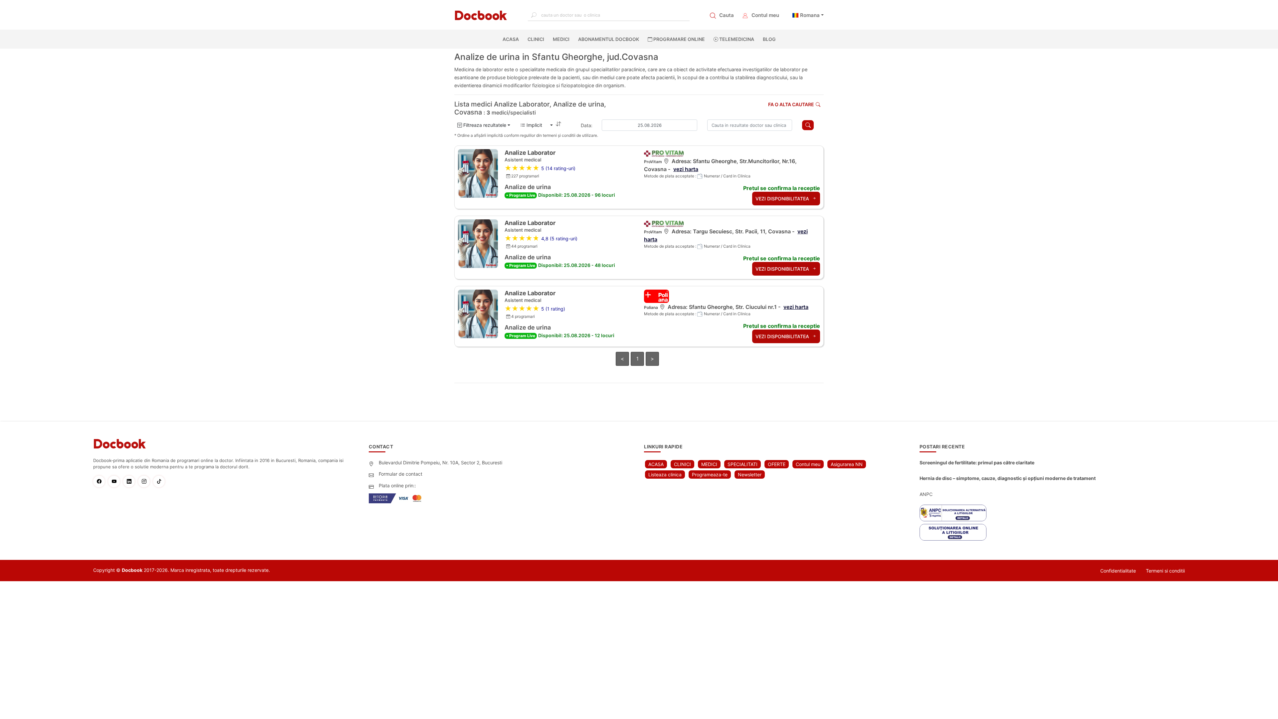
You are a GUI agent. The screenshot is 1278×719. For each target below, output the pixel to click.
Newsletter (749, 474)
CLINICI (536, 39)
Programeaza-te (710, 474)
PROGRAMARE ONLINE (678, 39)
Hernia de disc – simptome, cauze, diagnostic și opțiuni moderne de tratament (1008, 478)
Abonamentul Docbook (608, 39)
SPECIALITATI (742, 464)
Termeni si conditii (1165, 571)
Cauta (726, 15)
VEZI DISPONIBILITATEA (782, 198)
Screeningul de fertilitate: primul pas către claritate (977, 462)
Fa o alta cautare (791, 104)
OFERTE (776, 464)
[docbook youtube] (115, 481)
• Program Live (520, 195)
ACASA (512, 39)
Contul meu (765, 15)
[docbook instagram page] (145, 481)
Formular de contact (400, 474)
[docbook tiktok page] (160, 481)
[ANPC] (953, 513)
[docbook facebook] (100, 481)
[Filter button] (808, 125)
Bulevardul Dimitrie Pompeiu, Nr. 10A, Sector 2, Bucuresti (440, 462)
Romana (810, 15)
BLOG (769, 39)
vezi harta (685, 169)
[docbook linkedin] (130, 481)
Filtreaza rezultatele (484, 125)
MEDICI (561, 39)
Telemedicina (736, 39)
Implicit (537, 125)
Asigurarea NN (847, 464)
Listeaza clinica (665, 474)
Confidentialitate (1118, 571)
